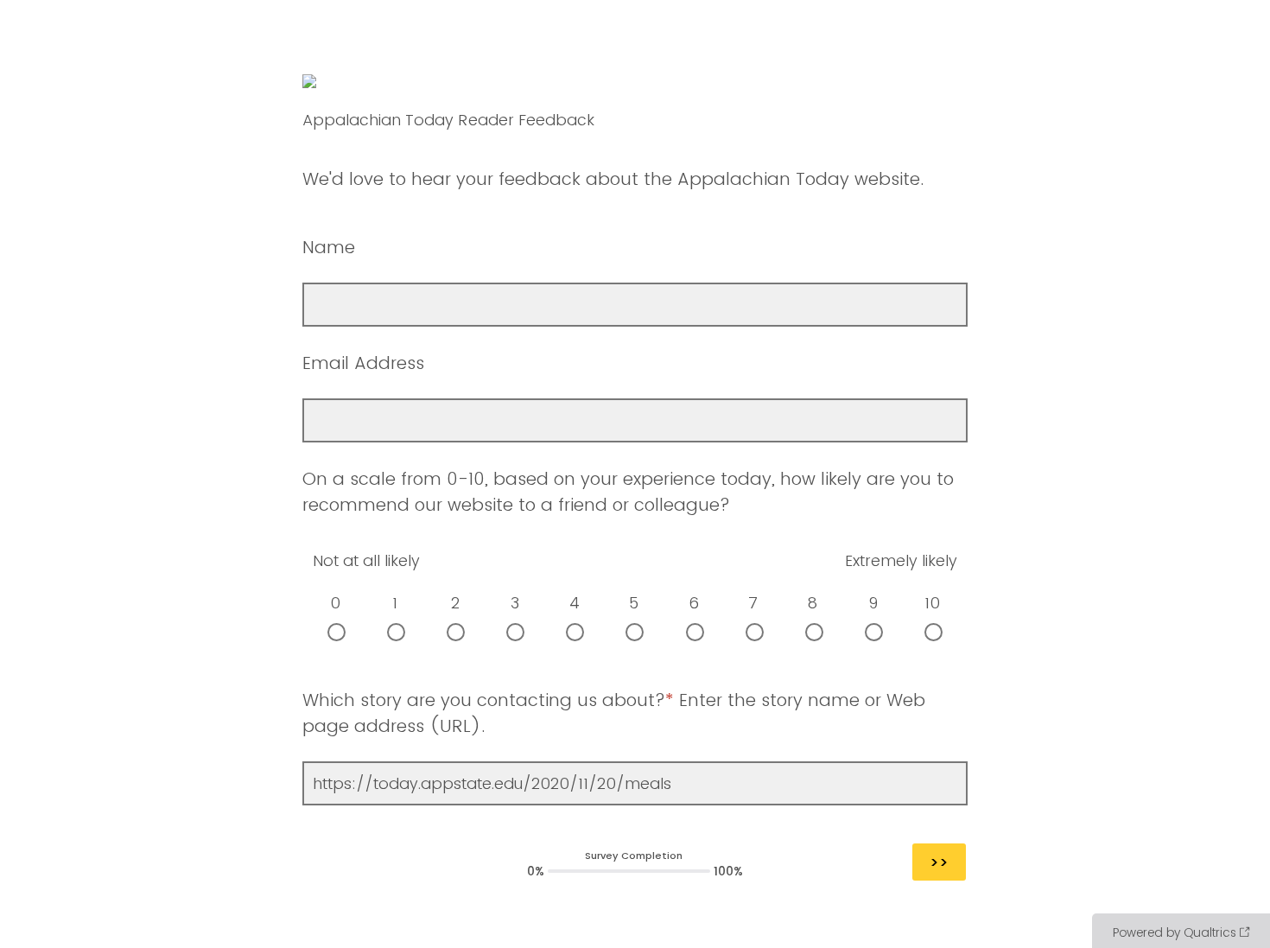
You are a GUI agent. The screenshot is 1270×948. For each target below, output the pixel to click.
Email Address (363, 363)
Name (331, 247)
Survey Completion (634, 855)
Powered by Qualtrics (1174, 932)
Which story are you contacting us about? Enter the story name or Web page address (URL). (613, 713)
